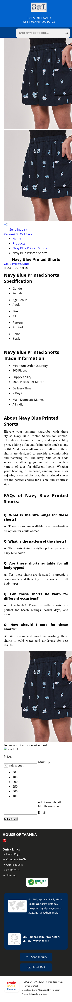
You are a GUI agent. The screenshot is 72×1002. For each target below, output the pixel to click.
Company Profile (16, 859)
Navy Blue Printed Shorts (30, 248)
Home (17, 239)
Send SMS (38, 967)
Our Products (14, 864)
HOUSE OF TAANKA (39, 19)
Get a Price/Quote (16, 264)
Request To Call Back (18, 234)
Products (19, 243)
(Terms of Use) (30, 985)
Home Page (13, 854)
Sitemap (11, 875)
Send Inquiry (18, 230)
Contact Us (13, 870)
